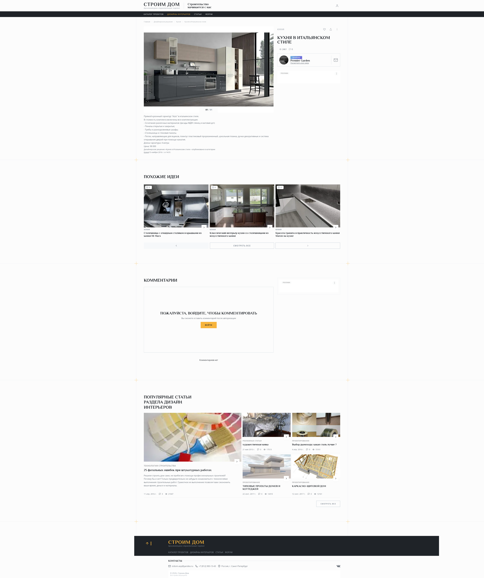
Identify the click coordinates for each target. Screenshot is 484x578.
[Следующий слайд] (307, 246)
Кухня (280, 29)
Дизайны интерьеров (202, 552)
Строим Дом (162, 5)
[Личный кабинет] (337, 6)
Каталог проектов (178, 552)
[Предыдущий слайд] (176, 246)
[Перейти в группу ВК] (338, 566)
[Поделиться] (331, 29)
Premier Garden (300, 60)
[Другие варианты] (337, 29)
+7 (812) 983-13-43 (207, 566)
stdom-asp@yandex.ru (182, 566)
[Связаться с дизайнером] (336, 60)
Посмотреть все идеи (299, 63)
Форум (228, 552)
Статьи (219, 552)
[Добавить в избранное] (324, 29)
